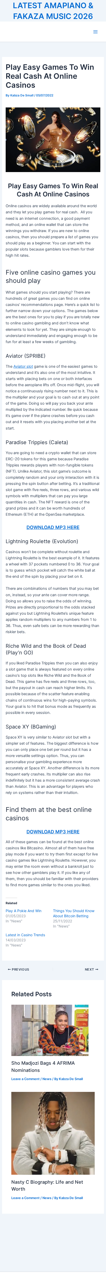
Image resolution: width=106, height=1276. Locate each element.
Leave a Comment (25, 1079)
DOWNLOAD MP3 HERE (53, 527)
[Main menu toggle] (95, 31)
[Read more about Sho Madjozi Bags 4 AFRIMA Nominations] (50, 1030)
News (46, 1079)
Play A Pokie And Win (23, 911)
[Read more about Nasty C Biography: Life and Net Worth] (52, 1133)
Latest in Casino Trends (25, 935)
